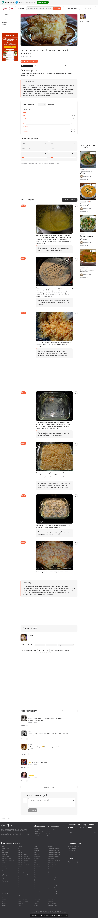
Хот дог (4, 901)
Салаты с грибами (23, 860)
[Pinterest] (52, 651)
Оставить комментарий (69, 711)
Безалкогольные (52, 905)
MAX (46, 835)
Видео (4, 24)
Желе (35, 893)
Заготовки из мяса (53, 850)
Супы (3, 846)
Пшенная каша (22, 883)
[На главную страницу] (7, 8)
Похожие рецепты (70, 66)
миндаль (25, 132)
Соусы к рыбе (52, 881)
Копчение (51, 858)
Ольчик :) (30, 744)
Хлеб (35, 846)
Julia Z (29, 773)
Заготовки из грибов (54, 854)
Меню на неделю (42, 2)
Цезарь (20, 879)
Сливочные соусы (53, 885)
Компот (50, 873)
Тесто (20, 905)
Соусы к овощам (53, 883)
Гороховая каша (22, 899)
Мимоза (20, 877)
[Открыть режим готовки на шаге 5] (75, 444)
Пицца (36, 848)
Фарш (3, 877)
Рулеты (36, 865)
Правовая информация (58, 912)
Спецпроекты (71, 850)
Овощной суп (5, 856)
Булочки (36, 873)
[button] (41, 915)
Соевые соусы (52, 887)
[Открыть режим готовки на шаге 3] (75, 313)
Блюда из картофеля (54, 860)
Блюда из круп (52, 862)
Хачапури (37, 867)
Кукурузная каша (23, 895)
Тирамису (37, 899)
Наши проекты (74, 843)
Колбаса (4, 889)
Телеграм (37, 833)
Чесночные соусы (53, 893)
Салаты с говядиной (24, 858)
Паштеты (4, 895)
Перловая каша (22, 897)
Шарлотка (37, 875)
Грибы (3, 885)
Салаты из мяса (22, 854)
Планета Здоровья (9, 2)
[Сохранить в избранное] (91, 153)
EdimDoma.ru (14, 829)
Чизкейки (37, 889)
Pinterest (37, 835)
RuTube (47, 833)
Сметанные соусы (53, 891)
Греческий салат (23, 871)
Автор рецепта (59, 66)
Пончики (36, 871)
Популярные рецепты (10, 843)
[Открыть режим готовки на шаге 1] (75, 206)
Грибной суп (5, 850)
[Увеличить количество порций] (44, 105)
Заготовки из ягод (53, 856)
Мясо (3, 871)
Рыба (3, 879)
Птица (3, 873)
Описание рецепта (27, 66)
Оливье (20, 867)
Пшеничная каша (23, 901)
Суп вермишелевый (7, 858)
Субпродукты (5, 875)
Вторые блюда (5, 869)
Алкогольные (52, 903)
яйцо (24, 115)
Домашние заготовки (54, 848)
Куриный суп (5, 848)
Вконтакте (37, 829)
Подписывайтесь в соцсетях (46, 826)
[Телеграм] (43, 651)
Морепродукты (6, 881)
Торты (36, 881)
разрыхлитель (27, 121)
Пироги (36, 850)
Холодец (4, 905)
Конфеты (36, 883)
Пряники (36, 877)
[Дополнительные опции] (66, 915)
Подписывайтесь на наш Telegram (27, 2)
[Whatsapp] (48, 651)
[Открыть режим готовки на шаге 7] (75, 542)
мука (24, 118)
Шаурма (4, 903)
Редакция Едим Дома (74, 862)
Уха (3, 865)
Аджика (50, 895)
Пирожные (37, 887)
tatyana (29, 716)
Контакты (66, 912)
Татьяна (29, 759)
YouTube (47, 829)
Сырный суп (5, 852)
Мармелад (37, 891)
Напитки (50, 901)
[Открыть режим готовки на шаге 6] (75, 496)
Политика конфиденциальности (45, 912)
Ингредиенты (38, 66)
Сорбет (50, 846)
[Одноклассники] (39, 651)
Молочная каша (22, 893)
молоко (25, 129)
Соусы (50, 875)
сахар (24, 112)
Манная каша (22, 885)
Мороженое (37, 885)
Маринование (52, 867)
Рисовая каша (22, 887)
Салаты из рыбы (22, 862)
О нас (70, 858)
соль (24, 123)
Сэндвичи (4, 899)
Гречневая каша (22, 891)
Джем (50, 871)
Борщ (3, 862)
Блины (36, 852)
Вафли (36, 869)
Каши (19, 881)
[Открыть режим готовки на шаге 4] (75, 393)
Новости (4, 22)
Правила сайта (33, 912)
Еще (75, 645)
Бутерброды (5, 893)
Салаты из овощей (23, 865)
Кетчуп (50, 897)
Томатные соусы (52, 889)
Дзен (53, 829)
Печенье (36, 854)
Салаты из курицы (23, 856)
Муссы (36, 895)
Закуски (4, 887)
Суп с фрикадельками (8, 860)
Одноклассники (39, 831)
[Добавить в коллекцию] (94, 153)
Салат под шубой (23, 875)
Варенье (50, 869)
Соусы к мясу (52, 877)
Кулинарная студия (73, 846)
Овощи (3, 883)
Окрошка (4, 867)
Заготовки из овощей (54, 852)
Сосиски (4, 891)
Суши (20, 848)
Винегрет (21, 869)
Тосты (20, 846)
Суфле (36, 903)
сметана (25, 126)
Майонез (50, 899)
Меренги (36, 905)
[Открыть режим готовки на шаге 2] (75, 259)
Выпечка (20, 903)
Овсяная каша (22, 889)
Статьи (4, 19)
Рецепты (4, 17)
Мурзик (29, 731)
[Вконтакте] (35, 651)
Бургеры (4, 897)
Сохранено (5, 14)
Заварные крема (39, 897)
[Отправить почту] (95, 832)
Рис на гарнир (52, 865)
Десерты (36, 879)
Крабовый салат (22, 873)
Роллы (20, 850)
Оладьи (36, 860)
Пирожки (37, 856)
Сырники (36, 858)
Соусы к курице (52, 879)
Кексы (36, 862)
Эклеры (36, 901)
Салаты (20, 852)
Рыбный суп (5, 854)
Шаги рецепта (48, 66)
